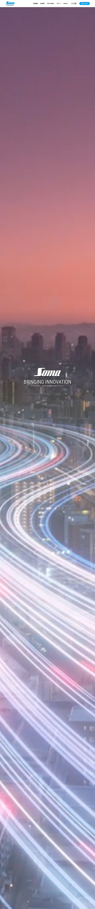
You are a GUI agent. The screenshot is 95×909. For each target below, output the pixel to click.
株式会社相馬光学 (10, 3)
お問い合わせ (84, 3)
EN (75, 3)
